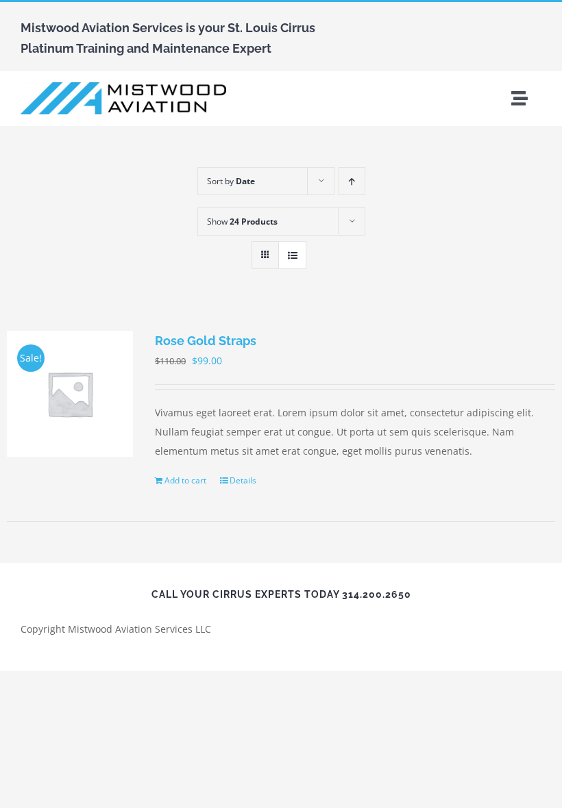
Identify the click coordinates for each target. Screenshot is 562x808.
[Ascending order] (352, 181)
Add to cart (185, 480)
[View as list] (292, 255)
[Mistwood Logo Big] (123, 86)
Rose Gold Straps (205, 340)
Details (243, 480)
